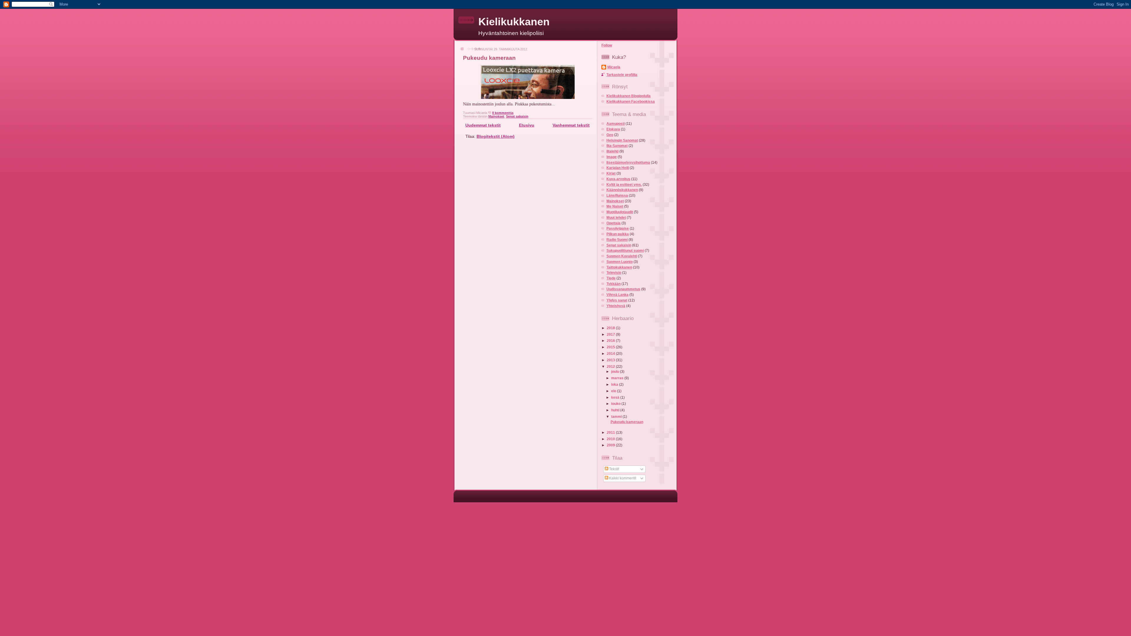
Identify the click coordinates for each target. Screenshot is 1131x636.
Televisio (613, 273)
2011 (611, 432)
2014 (611, 354)
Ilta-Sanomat (617, 146)
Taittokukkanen (619, 267)
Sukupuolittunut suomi (625, 251)
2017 (611, 334)
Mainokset (496, 116)
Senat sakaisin (517, 116)
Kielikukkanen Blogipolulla (628, 96)
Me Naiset (614, 206)
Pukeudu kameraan (489, 58)
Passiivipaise (617, 228)
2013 (611, 360)
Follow (606, 45)
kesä (615, 397)
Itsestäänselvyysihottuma (628, 162)
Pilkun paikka (617, 234)
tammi (617, 417)
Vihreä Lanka (617, 295)
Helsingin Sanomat (622, 140)
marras (617, 378)
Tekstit (613, 469)
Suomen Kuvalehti (621, 256)
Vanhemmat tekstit (571, 125)
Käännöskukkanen (622, 190)
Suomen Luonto (619, 262)
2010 (611, 439)
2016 (611, 341)
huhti (615, 410)
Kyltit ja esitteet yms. (624, 185)
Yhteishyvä (615, 306)
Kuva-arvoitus (618, 179)
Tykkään (613, 284)
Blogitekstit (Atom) (496, 136)
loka (615, 384)
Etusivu (526, 125)
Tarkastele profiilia (621, 75)
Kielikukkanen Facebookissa (630, 102)
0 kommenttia (502, 113)
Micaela (613, 67)
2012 (611, 367)
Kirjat (611, 173)
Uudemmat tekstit (483, 125)
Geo (609, 135)
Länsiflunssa (617, 195)
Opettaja (613, 223)
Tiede (611, 278)
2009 (611, 445)
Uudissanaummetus (623, 289)
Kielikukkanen (514, 22)
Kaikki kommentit (622, 478)
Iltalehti (612, 151)
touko (616, 404)
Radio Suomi (617, 240)
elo (614, 391)
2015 (611, 347)
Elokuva (613, 129)
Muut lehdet (616, 218)
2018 (611, 328)
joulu (615, 372)
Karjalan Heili (617, 168)
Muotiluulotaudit (619, 212)
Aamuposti (615, 124)
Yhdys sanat (616, 300)
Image (611, 157)
